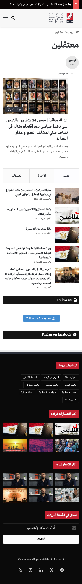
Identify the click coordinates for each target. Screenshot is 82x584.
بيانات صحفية (51, 385)
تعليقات (16, 175)
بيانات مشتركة (32, 385)
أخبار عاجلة (70, 377)
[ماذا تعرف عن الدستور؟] (67, 235)
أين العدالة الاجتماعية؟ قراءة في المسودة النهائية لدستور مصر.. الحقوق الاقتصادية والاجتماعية (28, 253)
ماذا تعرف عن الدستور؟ (38, 229)
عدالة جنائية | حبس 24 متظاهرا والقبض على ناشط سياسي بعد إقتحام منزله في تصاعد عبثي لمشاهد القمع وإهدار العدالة (37, 129)
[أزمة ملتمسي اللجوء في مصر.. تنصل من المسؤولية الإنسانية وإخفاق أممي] (67, 445)
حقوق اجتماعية (69, 392)
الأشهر (66, 175)
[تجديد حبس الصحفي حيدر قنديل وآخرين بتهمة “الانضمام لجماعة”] (67, 479)
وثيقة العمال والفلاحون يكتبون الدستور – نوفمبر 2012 (29, 212)
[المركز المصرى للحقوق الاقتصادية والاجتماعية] (61, 18)
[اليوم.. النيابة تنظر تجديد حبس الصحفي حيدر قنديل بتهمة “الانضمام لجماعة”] (41, 495)
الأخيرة (42, 175)
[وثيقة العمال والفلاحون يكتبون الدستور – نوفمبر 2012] (67, 215)
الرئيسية (71, 32)
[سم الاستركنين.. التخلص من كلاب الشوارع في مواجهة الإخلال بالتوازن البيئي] (67, 196)
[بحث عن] (13, 19)
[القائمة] (5, 19)
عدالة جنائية (27, 392)
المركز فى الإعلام (51, 377)
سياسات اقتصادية (47, 392)
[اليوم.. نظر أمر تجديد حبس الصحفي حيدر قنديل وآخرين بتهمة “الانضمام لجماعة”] (41, 479)
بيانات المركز (70, 385)
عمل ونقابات (70, 399)
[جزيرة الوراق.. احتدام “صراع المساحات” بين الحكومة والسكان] (41, 445)
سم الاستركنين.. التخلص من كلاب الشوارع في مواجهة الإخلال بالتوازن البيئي (28, 192)
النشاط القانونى (30, 377)
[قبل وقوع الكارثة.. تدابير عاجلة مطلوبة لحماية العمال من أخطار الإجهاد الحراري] (15, 445)
